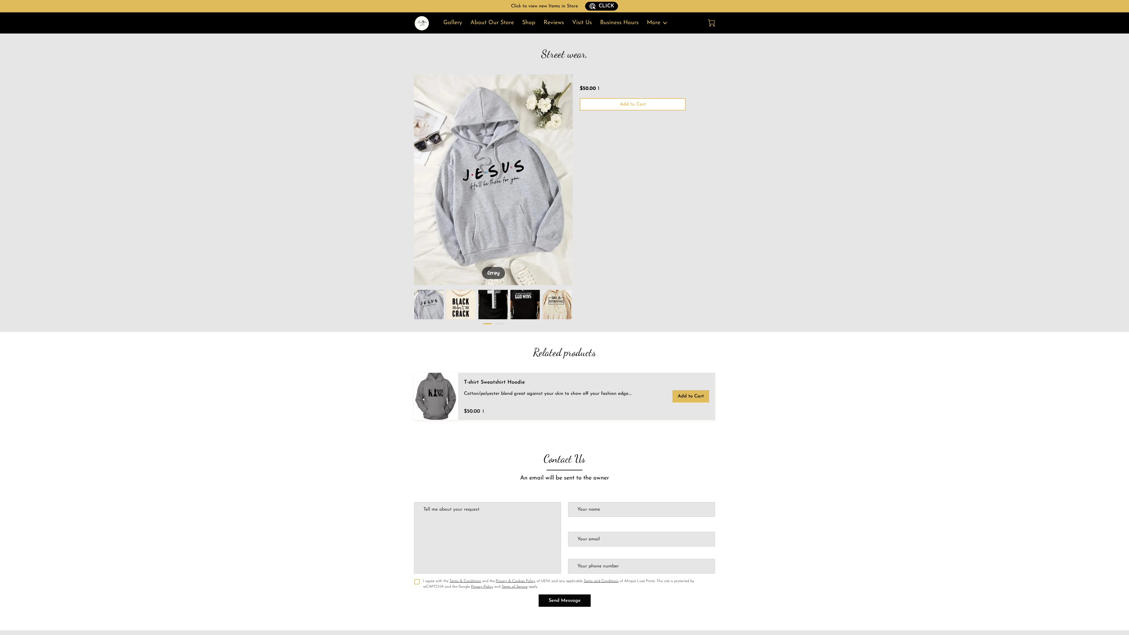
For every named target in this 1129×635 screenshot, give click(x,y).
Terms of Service (514, 587)
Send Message (565, 600)
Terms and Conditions (601, 581)
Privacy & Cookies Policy (515, 581)
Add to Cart (633, 104)
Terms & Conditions (465, 581)
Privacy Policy (482, 587)
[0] (711, 22)
